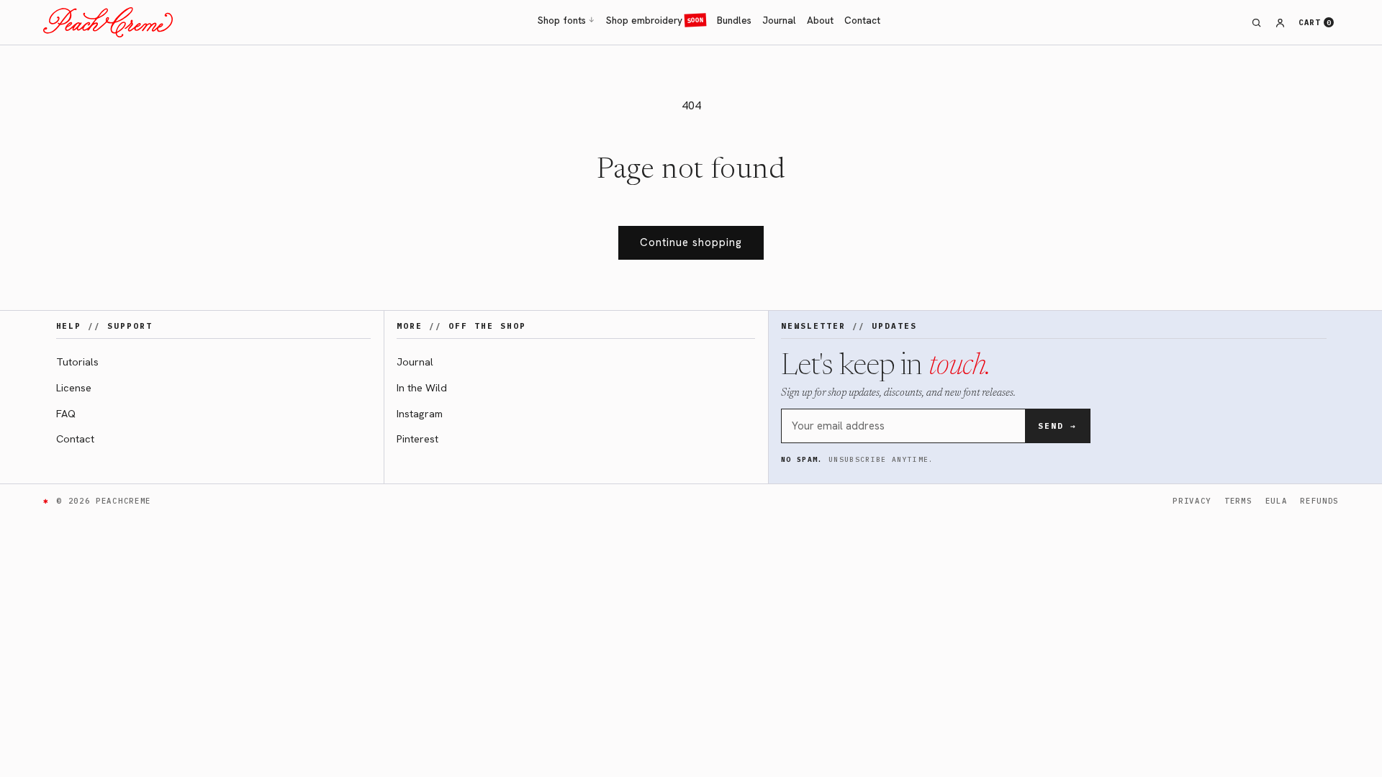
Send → (1057, 426)
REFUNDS (1319, 501)
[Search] (1256, 22)
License (73, 387)
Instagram (420, 413)
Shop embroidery (655, 20)
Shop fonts (566, 20)
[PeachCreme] (108, 22)
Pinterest (417, 438)
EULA (1276, 501)
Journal (779, 20)
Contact (862, 20)
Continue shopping (691, 242)
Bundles (734, 20)
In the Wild (422, 387)
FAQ (66, 413)
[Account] (1280, 22)
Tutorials (77, 361)
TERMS (1238, 501)
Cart (1315, 22)
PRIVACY (1192, 501)
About (820, 20)
